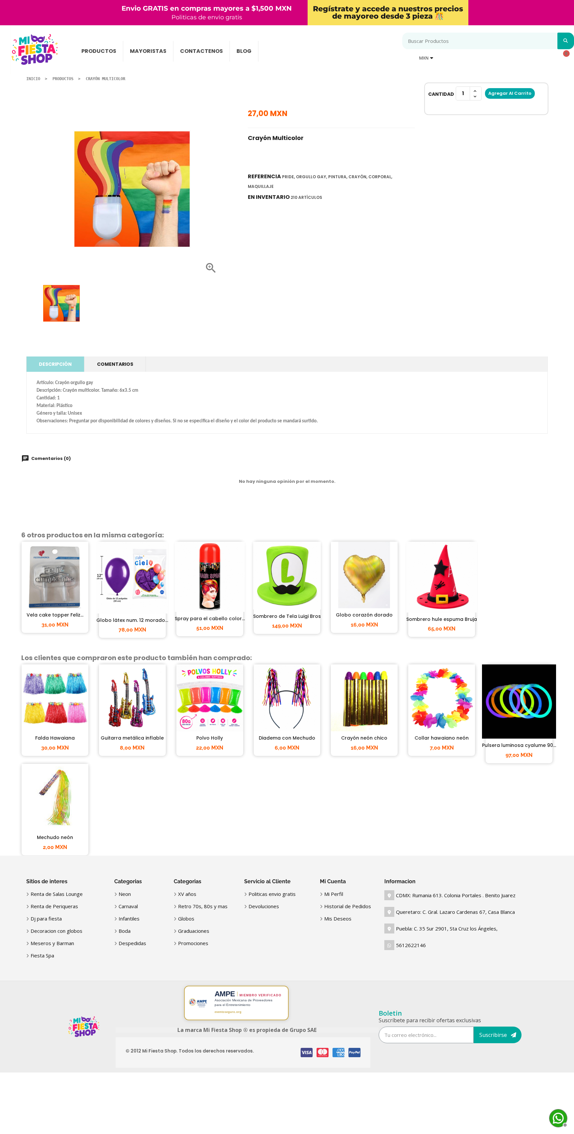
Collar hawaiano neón (442, 738)
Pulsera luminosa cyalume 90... (519, 745)
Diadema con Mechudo (287, 738)
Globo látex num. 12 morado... (132, 620)
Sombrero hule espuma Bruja (441, 619)
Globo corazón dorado (364, 615)
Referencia (264, 176)
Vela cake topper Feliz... (55, 615)
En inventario (269, 197)
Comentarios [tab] (115, 364)
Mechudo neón (55, 837)
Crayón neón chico (364, 738)
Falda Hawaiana (55, 738)
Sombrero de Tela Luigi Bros (287, 616)
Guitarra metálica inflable (132, 738)
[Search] (565, 41)
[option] (61, 303)
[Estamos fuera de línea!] (557, 1117)
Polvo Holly (209, 738)
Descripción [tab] (55, 364)
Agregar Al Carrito (509, 93)
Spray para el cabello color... (210, 618)
